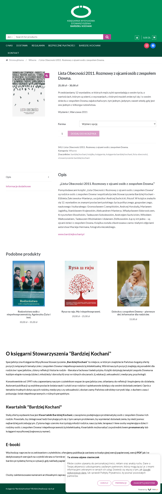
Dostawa (22, 45)
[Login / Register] (137, 37)
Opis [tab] (8, 176)
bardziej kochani (79, 154)
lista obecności (140, 154)
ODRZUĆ (104, 483)
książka (90, 154)
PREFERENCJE (121, 483)
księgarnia (100, 154)
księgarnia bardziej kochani (119, 154)
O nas (9, 45)
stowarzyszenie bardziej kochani (74, 158)
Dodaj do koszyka (83, 133)
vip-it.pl (51, 489)
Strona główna (16, 60)
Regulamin (38, 45)
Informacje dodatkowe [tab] (18, 186)
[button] (46, 75)
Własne (32, 60)
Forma (62, 123)
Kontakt (13, 53)
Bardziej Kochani (90, 45)
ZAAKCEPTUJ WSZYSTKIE (144, 483)
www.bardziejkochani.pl (71, 234)
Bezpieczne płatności (61, 45)
